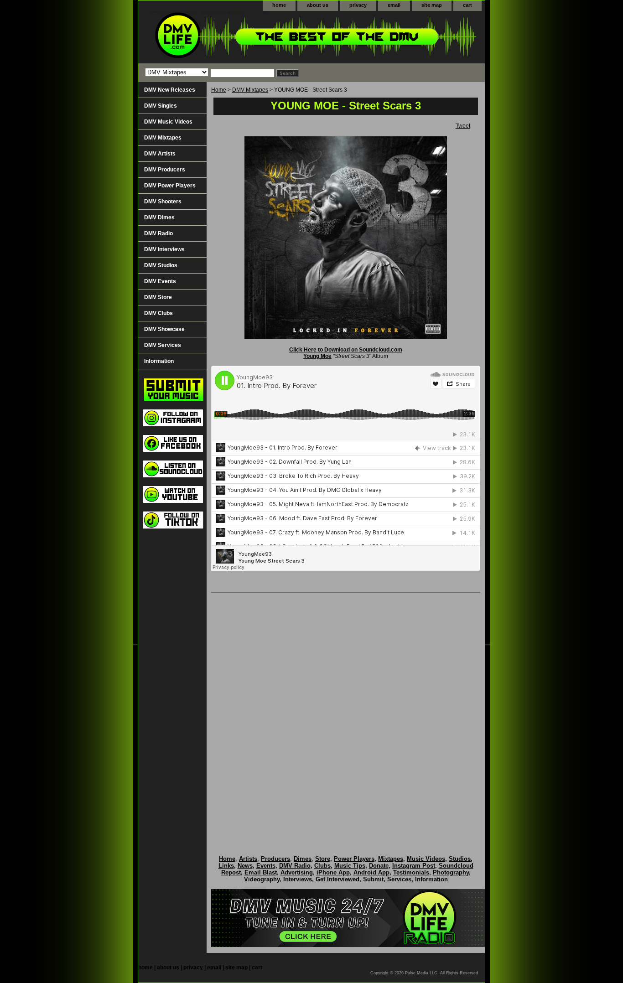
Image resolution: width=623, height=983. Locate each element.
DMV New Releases (169, 90)
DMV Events (160, 281)
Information (159, 361)
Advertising (296, 872)
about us (317, 5)
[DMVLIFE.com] (252, 37)
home (279, 5)
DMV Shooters (163, 201)
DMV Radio (158, 233)
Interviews (297, 879)
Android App (371, 872)
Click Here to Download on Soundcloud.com (345, 350)
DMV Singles (160, 106)
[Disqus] (345, 714)
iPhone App (333, 872)
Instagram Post (413, 865)
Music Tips (349, 865)
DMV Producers (164, 169)
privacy (358, 5)
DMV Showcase (164, 329)
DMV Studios (160, 265)
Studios (460, 858)
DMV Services (162, 345)
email (394, 5)
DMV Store (158, 297)
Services (399, 879)
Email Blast (260, 872)
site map (431, 5)
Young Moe (317, 356)
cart (467, 5)
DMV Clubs (158, 313)
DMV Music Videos (168, 122)
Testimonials (411, 872)
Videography (262, 879)
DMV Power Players (170, 185)
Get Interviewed (337, 879)
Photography (451, 872)
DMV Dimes (159, 217)
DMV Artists (160, 153)
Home (218, 90)
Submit (373, 879)
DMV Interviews (164, 249)
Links (226, 865)
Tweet (463, 126)
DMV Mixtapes (250, 90)
